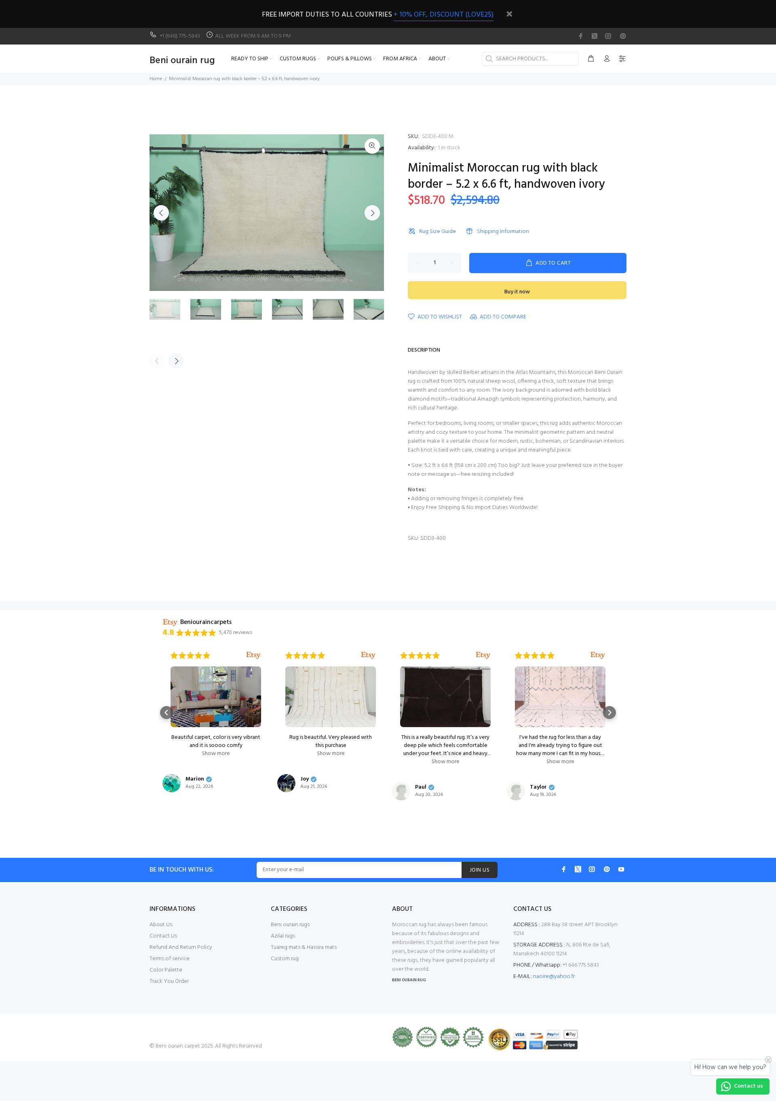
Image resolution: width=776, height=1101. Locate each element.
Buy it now (517, 292)
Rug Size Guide (437, 231)
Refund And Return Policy (181, 947)
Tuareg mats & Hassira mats (304, 947)
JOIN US (479, 870)
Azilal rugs (283, 936)
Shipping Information (503, 231)
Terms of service (170, 958)
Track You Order (169, 981)
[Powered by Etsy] (253, 655)
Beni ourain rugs (290, 924)
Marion (195, 779)
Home (156, 79)
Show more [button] (216, 754)
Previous (161, 213)
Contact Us (163, 936)
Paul (420, 787)
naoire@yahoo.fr (554, 976)
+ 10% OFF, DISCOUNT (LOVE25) (443, 15)
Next (372, 213)
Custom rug (285, 958)
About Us (161, 924)
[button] (166, 712)
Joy (304, 779)
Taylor (538, 787)
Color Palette (166, 970)
